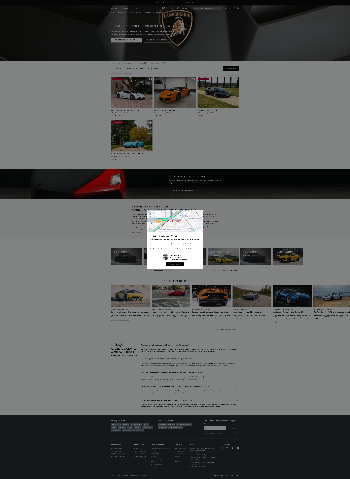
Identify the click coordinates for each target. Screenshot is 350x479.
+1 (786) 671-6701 (177, 257)
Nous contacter (174, 264)
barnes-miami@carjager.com (179, 259)
